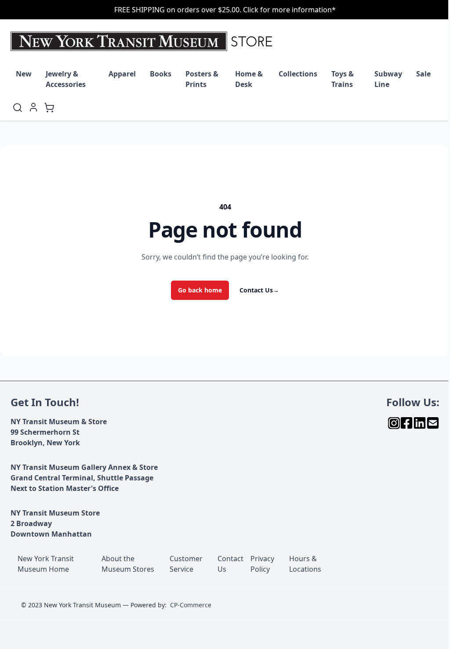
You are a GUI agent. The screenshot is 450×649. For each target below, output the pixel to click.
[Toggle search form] (18, 108)
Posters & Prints (201, 79)
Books (160, 74)
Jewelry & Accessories (66, 79)
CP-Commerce (190, 605)
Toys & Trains (342, 79)
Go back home (200, 290)
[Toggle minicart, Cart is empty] (49, 108)
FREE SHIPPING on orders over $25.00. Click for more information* (225, 9)
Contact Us (259, 290)
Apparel (122, 74)
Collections (298, 74)
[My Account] (33, 107)
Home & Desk (249, 79)
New (24, 74)
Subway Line (388, 79)
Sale (423, 74)
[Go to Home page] (143, 41)
